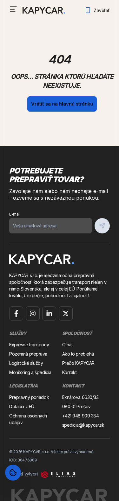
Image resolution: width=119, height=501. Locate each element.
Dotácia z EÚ (21, 406)
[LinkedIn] (49, 313)
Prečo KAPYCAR (78, 363)
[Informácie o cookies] (13, 473)
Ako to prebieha (78, 354)
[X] (66, 313)
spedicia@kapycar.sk (83, 425)
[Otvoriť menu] (13, 9)
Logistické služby (26, 363)
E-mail (14, 214)
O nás (68, 344)
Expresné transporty (29, 344)
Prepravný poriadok (29, 397)
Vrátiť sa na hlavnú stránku (62, 104)
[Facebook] (16, 313)
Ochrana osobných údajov (28, 419)
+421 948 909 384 (80, 415)
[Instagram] (33, 313)
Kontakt (69, 372)
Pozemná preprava (28, 354)
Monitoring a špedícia (30, 372)
